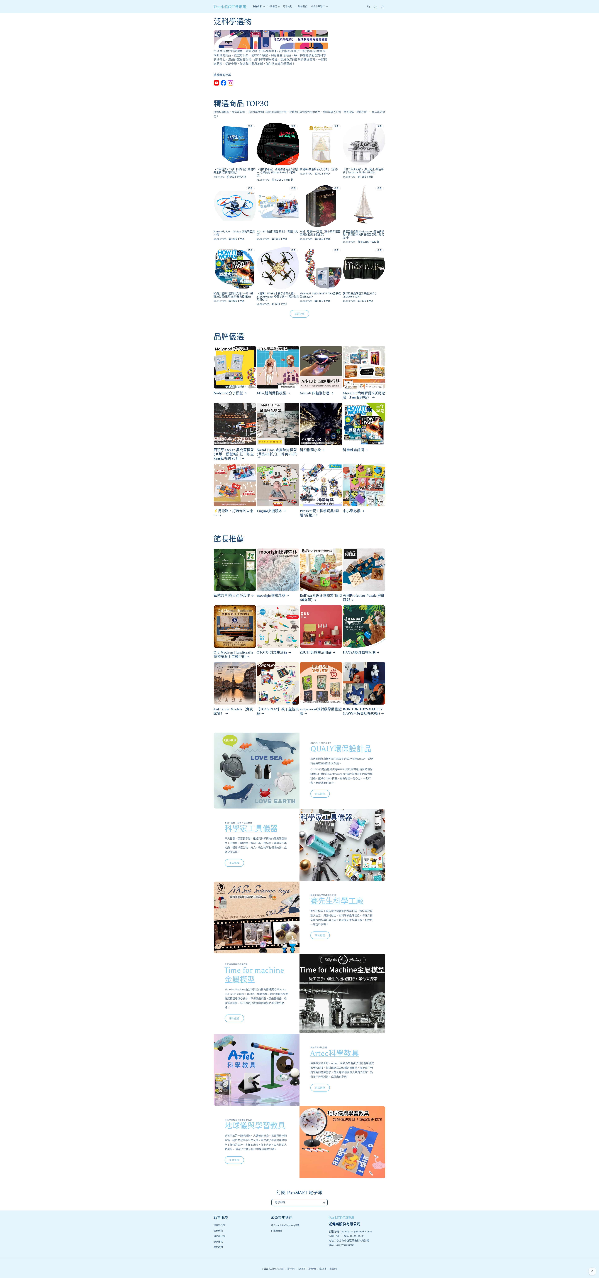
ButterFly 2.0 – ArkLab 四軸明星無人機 (234, 233)
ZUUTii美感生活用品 (316, 652)
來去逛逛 (320, 794)
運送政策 (218, 1242)
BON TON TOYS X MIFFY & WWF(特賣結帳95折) (362, 711)
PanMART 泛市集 (276, 1269)
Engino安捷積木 (269, 511)
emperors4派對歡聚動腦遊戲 (321, 711)
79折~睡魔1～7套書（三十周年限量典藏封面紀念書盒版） (320, 233)
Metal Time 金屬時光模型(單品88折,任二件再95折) (277, 452)
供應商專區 (276, 1231)
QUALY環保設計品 (341, 748)
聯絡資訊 (333, 1269)
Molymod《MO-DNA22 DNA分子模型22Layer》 (320, 295)
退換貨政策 (219, 1225)
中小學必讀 (352, 511)
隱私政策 (291, 1269)
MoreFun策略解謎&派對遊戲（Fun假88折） (364, 395)
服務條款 (218, 1231)
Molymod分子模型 (228, 393)
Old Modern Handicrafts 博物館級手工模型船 (233, 654)
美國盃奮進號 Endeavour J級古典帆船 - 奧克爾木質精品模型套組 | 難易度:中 (363, 234)
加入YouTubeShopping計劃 (285, 1225)
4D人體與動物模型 (271, 393)
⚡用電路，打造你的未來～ (233, 513)
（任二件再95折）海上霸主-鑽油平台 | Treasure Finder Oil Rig (363, 171)
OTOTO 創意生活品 (272, 652)
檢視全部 (299, 314)
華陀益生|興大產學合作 (232, 596)
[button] (258, 6)
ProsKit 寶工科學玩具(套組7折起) (319, 513)
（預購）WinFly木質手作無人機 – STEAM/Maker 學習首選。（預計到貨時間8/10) (278, 296)
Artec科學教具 (334, 1053)
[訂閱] (323, 1202)
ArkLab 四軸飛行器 (315, 393)
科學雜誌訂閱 (353, 450)
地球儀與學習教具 (255, 1125)
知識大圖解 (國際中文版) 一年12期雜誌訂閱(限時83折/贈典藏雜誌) (234, 295)
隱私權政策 (219, 1236)
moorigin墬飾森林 (271, 596)
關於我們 (218, 1247)
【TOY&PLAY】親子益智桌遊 (278, 711)
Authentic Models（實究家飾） (233, 711)
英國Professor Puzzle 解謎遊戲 (364, 598)
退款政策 (301, 1269)
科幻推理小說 (310, 450)
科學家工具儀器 (251, 828)
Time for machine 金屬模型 (254, 975)
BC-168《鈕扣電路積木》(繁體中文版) (277, 233)
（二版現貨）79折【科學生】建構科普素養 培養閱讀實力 (235, 171)
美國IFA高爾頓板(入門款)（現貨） (320, 169)
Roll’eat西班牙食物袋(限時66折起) (321, 598)
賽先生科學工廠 (337, 901)
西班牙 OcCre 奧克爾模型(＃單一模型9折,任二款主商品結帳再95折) (234, 454)
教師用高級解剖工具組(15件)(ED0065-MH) (359, 295)
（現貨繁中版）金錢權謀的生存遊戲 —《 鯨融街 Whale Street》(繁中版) (278, 172)
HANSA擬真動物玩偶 (359, 652)
